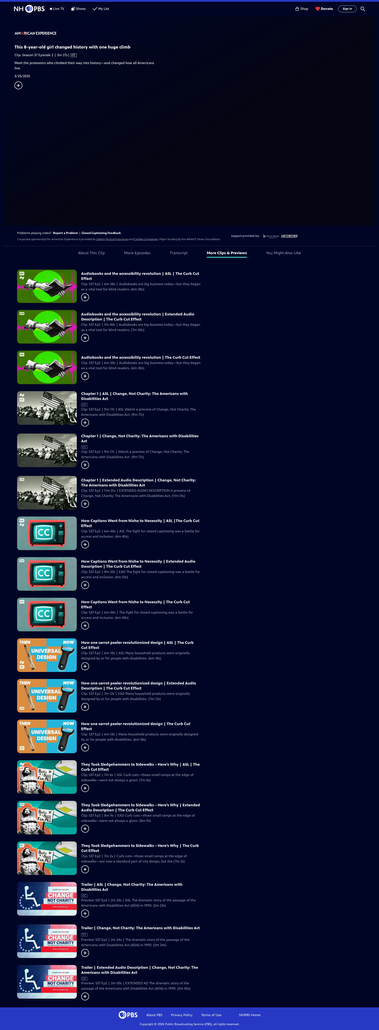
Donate (327, 9)
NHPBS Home (250, 1015)
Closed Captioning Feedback (101, 233)
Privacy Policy (182, 1015)
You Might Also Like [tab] (283, 252)
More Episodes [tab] (137, 252)
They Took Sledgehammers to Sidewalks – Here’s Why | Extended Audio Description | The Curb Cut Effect (140, 807)
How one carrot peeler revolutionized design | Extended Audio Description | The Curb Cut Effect (138, 686)
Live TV (58, 9)
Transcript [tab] (179, 252)
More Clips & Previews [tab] (227, 252)
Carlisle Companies (146, 239)
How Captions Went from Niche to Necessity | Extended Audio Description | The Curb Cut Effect (138, 564)
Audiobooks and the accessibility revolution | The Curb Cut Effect (140, 357)
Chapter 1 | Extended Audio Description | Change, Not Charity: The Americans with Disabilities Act (138, 483)
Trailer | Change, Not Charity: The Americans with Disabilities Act (140, 928)
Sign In (347, 9)
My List (103, 9)
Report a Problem (65, 233)
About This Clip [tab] (91, 252)
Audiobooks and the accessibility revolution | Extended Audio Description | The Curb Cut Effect (137, 317)
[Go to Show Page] (195, 33)
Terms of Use (211, 1015)
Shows (81, 9)
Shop (304, 9)
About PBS (154, 1015)
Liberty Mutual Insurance (112, 239)
